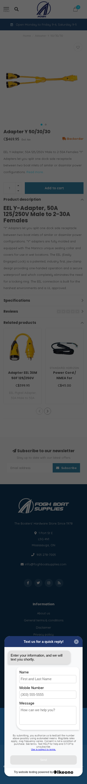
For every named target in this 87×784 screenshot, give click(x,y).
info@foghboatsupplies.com (45, 564)
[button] (41, 125)
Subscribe (68, 468)
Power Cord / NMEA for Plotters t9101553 (64, 378)
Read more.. (35, 172)
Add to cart (54, 188)
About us (43, 613)
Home (27, 35)
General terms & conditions (43, 620)
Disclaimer (43, 627)
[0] (75, 10)
